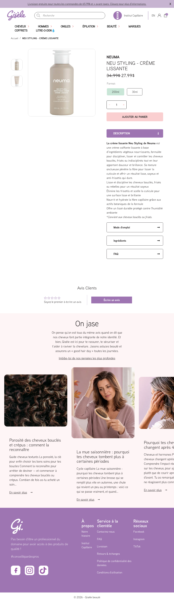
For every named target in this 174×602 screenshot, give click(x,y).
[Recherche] (38, 15)
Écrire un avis (112, 300)
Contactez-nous (106, 531)
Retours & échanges (108, 553)
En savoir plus (18, 492)
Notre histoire (86, 533)
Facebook (138, 531)
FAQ (99, 539)
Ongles (66, 26)
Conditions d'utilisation (109, 572)
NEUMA (113, 57)
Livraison (102, 546)
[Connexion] (159, 15)
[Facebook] (15, 570)
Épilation (89, 26)
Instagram (138, 539)
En (153, 15)
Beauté (112, 26)
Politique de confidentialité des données (114, 563)
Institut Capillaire (87, 545)
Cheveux (20, 26)
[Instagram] (29, 570)
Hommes (43, 26)
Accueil (14, 38)
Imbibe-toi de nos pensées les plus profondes (87, 358)
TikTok (137, 546)
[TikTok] (43, 570)
